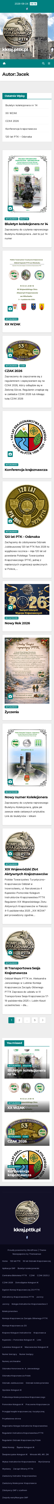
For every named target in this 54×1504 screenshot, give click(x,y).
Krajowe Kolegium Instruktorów (16, 1332)
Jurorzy (39, 1297)
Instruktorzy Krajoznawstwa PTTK (18, 1297)
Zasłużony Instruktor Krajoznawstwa (19, 1476)
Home (5, 1261)
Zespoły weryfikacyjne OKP (15, 1497)
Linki (39, 1340)
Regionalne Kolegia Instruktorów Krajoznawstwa (24, 1426)
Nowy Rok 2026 (17, 623)
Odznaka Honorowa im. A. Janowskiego (21, 1368)
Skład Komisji (8, 1447)
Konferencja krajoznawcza (21, 128)
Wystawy (6, 1469)
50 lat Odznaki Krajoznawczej (37, 1261)
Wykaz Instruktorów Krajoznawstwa (19, 1461)
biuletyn (24, 219)
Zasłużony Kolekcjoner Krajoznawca (19, 1483)
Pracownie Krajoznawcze (38, 1404)
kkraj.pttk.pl (15, 49)
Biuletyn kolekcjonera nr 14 (21, 105)
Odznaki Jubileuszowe (12, 1383)
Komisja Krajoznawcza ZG (14, 1325)
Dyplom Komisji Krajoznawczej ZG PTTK (21, 1290)
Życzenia (12, 712)
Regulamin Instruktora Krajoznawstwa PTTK (22, 1433)
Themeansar (35, 1254)
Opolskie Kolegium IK (12, 1390)
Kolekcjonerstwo (10, 1311)
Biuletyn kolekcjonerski (28, 1268)
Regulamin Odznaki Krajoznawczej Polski (21, 1440)
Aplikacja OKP (8, 1268)
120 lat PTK (15, 1261)
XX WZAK (11, 113)
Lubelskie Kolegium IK (12, 1347)
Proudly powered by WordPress (23, 1250)
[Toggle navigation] (49, 63)
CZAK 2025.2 (43, 1275)
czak (22, 366)
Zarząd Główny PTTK (23, 1469)
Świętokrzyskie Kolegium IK (14, 1454)
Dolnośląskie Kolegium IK (26, 1282)
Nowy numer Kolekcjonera (26, 797)
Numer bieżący (26, 1354)
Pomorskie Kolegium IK (12, 1404)
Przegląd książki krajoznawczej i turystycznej (23, 1411)
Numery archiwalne (11, 1361)
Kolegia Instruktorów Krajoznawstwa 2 (30, 1304)
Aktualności (11, 219)
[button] (43, 63)
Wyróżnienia (44, 1461)
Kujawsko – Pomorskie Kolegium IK (18, 1340)
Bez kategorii (12, 618)
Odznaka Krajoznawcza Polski (16, 1375)
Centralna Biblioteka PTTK (14, 1275)
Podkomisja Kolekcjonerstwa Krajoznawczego (23, 1397)
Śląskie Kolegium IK (25, 1447)
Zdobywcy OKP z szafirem (14, 1490)
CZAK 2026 (12, 120)
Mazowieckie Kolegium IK (36, 1347)
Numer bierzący (9, 1354)
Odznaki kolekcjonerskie (37, 1383)
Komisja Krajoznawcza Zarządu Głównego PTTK (25, 1318)
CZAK (32, 1275)
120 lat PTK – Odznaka (18, 136)
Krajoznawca (40, 1332)
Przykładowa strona (11, 1418)
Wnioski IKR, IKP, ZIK (39, 1454)
